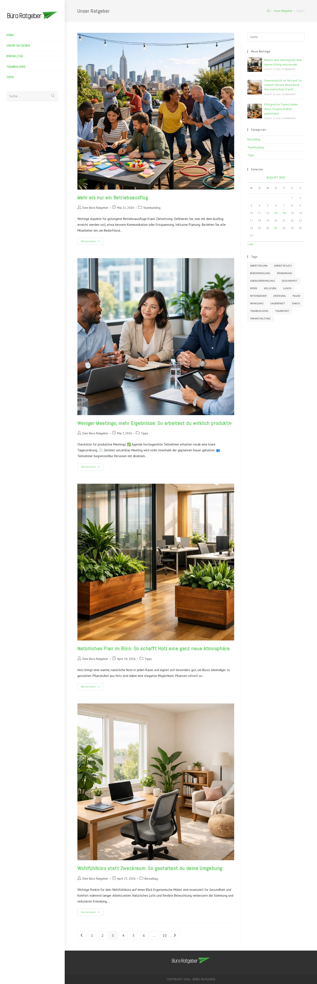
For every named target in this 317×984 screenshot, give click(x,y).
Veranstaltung (260, 318)
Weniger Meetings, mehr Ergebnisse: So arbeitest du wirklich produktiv (154, 423)
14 (284, 213)
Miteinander (258, 295)
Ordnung (279, 295)
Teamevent (282, 310)
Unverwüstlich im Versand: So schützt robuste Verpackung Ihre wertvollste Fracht (283, 85)
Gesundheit (289, 280)
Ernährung (284, 273)
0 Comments (288, 69)
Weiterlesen (92, 242)
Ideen (253, 288)
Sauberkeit (277, 303)
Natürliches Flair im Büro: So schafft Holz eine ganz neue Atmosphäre (153, 648)
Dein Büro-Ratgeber (95, 208)
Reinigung (257, 303)
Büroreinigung (260, 273)
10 (164, 935)
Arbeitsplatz (283, 265)
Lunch (287, 288)
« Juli (250, 244)
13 (275, 213)
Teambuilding (151, 208)
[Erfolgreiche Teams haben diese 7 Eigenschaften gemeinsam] (254, 111)
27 (275, 228)
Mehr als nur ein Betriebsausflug (112, 197)
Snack (296, 303)
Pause (296, 295)
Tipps (144, 433)
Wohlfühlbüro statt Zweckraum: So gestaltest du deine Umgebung (150, 868)
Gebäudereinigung (262, 280)
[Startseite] (268, 11)
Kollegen (270, 288)
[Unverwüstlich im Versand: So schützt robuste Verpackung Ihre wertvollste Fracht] (254, 87)
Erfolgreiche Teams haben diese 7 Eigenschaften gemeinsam (281, 109)
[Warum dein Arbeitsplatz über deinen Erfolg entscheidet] (254, 64)
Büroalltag (151, 878)
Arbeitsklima (259, 265)
